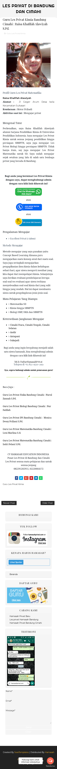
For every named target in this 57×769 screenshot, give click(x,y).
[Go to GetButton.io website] (50, 766)
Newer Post (9, 503)
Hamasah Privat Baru (20, 616)
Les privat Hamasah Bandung (24, 619)
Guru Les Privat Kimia (16, 33)
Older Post (47, 503)
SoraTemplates (21, 752)
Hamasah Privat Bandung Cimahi (26, 623)
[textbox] (28, 201)
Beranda (14, 574)
